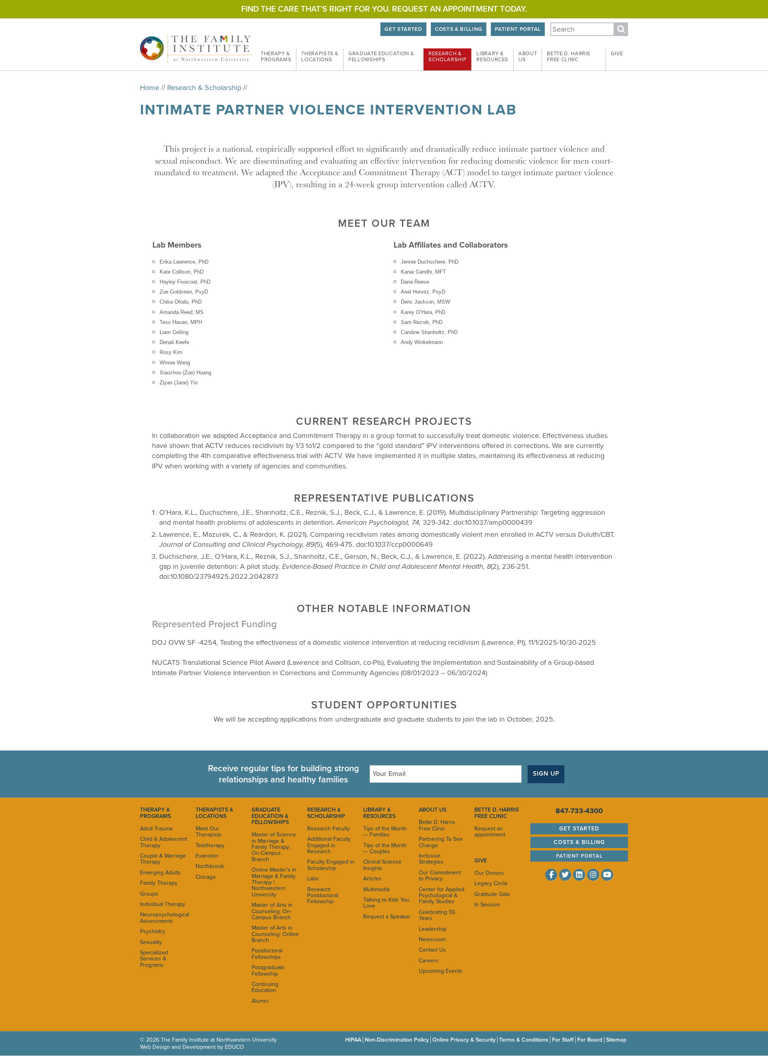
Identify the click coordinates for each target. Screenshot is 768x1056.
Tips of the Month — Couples (385, 848)
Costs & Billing (458, 29)
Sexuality (151, 942)
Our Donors (489, 873)
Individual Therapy (162, 904)
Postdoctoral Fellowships (267, 953)
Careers (428, 960)
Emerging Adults (160, 872)
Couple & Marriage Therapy (163, 858)
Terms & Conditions (523, 1039)
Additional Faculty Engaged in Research (329, 845)
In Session (487, 904)
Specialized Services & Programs (154, 958)
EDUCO (234, 1047)
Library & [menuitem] (492, 56)
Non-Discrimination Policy (397, 1039)
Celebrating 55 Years (437, 915)
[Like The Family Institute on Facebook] (551, 875)
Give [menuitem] (617, 53)
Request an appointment (489, 831)
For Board (589, 1039)
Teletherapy (210, 845)
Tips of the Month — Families (385, 831)
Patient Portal (517, 29)
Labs (313, 878)
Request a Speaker (386, 916)
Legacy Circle (491, 883)
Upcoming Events (440, 971)
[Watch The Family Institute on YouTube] (607, 875)
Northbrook (210, 866)
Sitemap (616, 1039)
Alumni (260, 1001)
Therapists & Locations (214, 812)
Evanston (207, 855)
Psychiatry (152, 931)
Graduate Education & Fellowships (270, 816)
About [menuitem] (527, 56)
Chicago (206, 877)
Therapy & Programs (155, 812)
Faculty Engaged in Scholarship (330, 864)
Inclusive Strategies (431, 858)
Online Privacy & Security (464, 1039)
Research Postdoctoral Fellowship (322, 895)
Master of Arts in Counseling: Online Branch (275, 934)
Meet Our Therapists (209, 831)
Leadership (432, 929)
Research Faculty (328, 828)
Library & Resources (379, 812)
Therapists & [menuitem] (319, 56)
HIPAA (353, 1039)
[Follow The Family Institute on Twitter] (565, 875)
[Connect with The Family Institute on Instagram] (593, 875)
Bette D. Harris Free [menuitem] (568, 56)
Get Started (403, 29)
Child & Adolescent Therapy (163, 842)
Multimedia (376, 889)
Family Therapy (159, 883)
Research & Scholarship (204, 87)
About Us (432, 809)
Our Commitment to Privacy (440, 875)
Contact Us (432, 949)
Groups (149, 893)
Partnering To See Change (441, 842)
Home (149, 87)
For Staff (563, 1039)
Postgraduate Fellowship (268, 970)
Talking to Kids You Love (386, 902)
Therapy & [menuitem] (276, 56)
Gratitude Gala (492, 894)
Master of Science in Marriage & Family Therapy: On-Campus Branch (274, 847)
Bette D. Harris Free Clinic (437, 825)
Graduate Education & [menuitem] (381, 56)
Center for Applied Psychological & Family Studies (441, 895)
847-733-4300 (579, 810)
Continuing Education (265, 987)
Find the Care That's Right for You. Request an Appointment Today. (384, 9)
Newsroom (432, 939)
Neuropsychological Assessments (164, 917)
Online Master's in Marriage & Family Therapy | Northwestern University (274, 882)
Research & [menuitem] (447, 56)
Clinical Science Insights (382, 864)
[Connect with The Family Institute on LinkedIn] (579, 875)
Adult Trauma (156, 828)
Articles (372, 878)
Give (480, 860)
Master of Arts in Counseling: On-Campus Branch (272, 911)
